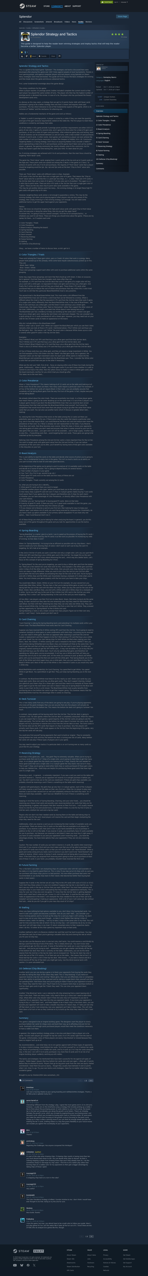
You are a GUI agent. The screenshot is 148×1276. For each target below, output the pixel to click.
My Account (127, 1266)
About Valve (91, 1255)
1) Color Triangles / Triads (105, 120)
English (107, 80)
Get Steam (126, 1255)
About (68, 6)
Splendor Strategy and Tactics (107, 116)
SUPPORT (76, 6)
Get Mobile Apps (129, 1259)
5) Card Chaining (102, 138)
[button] (21, 52)
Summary (99, 163)
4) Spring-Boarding (103, 133)
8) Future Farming (102, 151)
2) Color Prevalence (103, 125)
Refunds (106, 1270)
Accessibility (107, 1259)
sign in (116, 2)
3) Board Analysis (102, 129)
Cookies (106, 1266)
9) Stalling (100, 155)
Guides (28, 28)
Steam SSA (70, 1259)
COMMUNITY (57, 6)
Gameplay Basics (109, 77)
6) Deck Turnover (102, 142)
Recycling (90, 1266)
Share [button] (53, 56)
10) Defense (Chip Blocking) (106, 159)
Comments (100, 169)
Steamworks (71, 1263)
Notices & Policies (109, 1263)
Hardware (90, 1263)
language (123, 2)
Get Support (127, 1263)
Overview (99, 111)
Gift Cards (70, 1270)
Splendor (22, 28)
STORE (47, 6)
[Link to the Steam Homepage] (28, 8)
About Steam (71, 1255)
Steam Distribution (73, 1266)
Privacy (105, 1255)
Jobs (89, 1259)
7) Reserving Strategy (104, 146)
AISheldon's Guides (38, 28)
